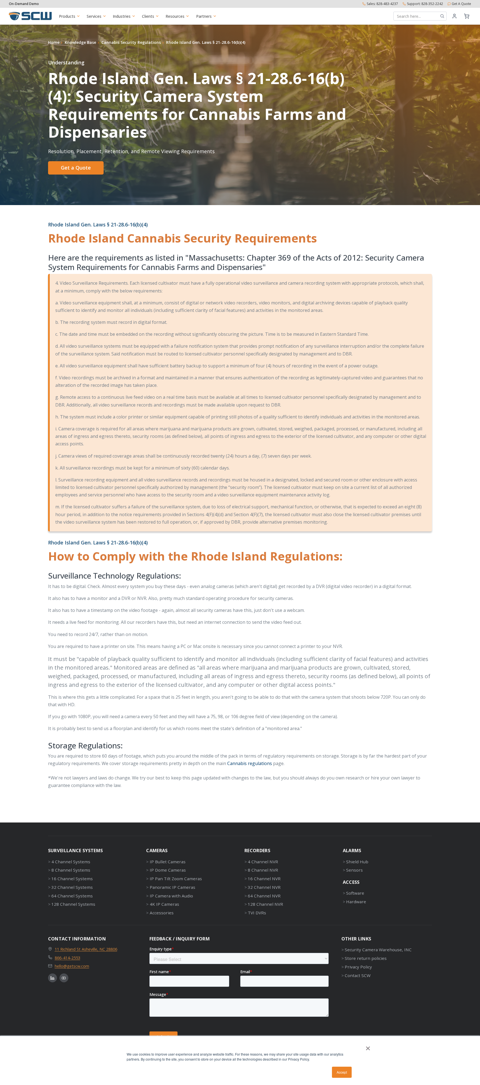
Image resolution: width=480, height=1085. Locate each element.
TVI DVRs (257, 912)
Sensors (354, 870)
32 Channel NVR (264, 887)
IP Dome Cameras (168, 870)
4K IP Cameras (164, 904)
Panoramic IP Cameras (172, 887)
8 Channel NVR (263, 870)
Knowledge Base (80, 42)
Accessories (161, 912)
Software (355, 893)
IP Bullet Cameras (167, 861)
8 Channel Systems (70, 870)
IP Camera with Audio (171, 896)
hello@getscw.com (72, 966)
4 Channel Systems (70, 861)
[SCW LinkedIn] (52, 977)
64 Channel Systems (72, 896)
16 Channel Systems (72, 878)
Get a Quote (76, 167)
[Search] (442, 16)
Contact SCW (358, 975)
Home (53, 42)
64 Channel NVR (264, 896)
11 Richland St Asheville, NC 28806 (86, 949)
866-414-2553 (67, 957)
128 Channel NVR (265, 904)
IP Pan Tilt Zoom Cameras (176, 878)
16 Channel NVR (264, 878)
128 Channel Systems (73, 904)
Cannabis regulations (249, 763)
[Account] (454, 16)
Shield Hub (357, 861)
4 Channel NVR (263, 861)
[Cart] (466, 16)
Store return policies (366, 958)
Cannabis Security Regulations (131, 42)
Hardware (356, 901)
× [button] (368, 1046)
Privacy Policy (358, 967)
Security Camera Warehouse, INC (378, 949)
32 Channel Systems (72, 887)
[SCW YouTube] (63, 977)
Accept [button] (342, 1072)
